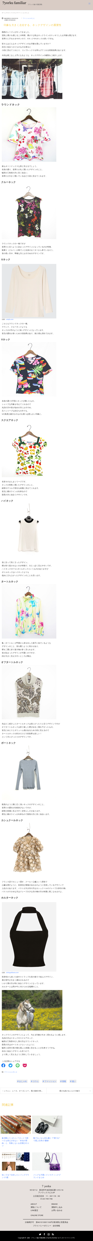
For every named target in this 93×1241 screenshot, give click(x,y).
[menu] (89, 5)
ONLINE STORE (37, 1215)
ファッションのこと (29, 18)
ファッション (50, 1081)
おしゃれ (23, 1081)
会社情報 (56, 1225)
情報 (64, 1081)
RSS (52, 1234)
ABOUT (34, 1204)
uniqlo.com (9, 319)
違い (74, 1081)
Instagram (48, 1234)
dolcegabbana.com (12, 972)
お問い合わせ (56, 1210)
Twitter (40, 1234)
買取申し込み (56, 1207)
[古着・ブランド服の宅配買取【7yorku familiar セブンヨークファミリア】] (14, 5)
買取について (36, 1207)
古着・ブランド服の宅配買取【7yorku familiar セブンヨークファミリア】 (51, 1238)
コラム (36, 1081)
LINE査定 (34, 1210)
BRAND (54, 1204)
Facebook (44, 1234)
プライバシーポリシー (42, 1225)
